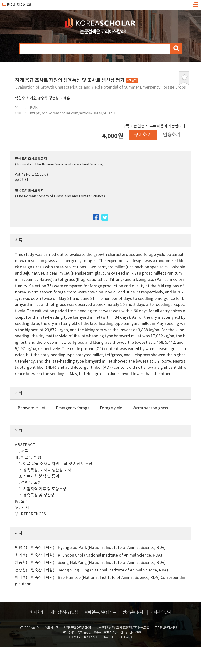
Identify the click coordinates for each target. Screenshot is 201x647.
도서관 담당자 (160, 612)
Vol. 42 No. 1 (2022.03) (32, 175)
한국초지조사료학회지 (31, 159)
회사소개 (37, 612)
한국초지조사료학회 (29, 191)
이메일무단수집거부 (100, 612)
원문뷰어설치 (133, 612)
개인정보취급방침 (64, 612)
